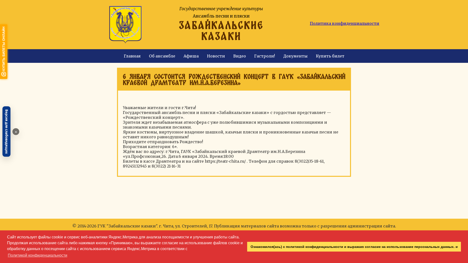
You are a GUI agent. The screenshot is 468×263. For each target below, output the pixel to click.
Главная (132, 56)
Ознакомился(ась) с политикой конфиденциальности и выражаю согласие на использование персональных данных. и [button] (354, 247)
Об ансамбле (162, 56)
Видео (239, 56)
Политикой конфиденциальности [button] (37, 255)
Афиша (191, 56)
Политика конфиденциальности (344, 23)
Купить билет (330, 56)
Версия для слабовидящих (6, 131)
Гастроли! (264, 56)
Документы (295, 56)
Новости (216, 56)
